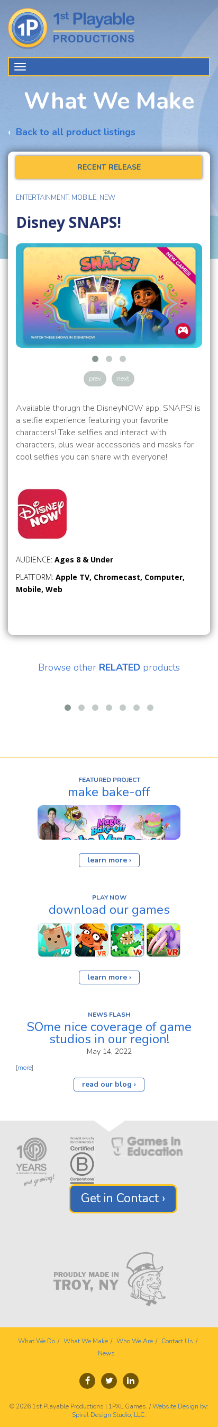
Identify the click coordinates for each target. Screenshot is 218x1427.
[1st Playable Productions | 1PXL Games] (75, 28)
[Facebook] (87, 1381)
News (106, 1353)
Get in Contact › (123, 1198)
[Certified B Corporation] (82, 1160)
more (24, 1067)
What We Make (85, 1341)
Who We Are (134, 1341)
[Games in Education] (147, 1146)
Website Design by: (180, 1406)
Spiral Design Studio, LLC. (109, 1415)
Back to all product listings (75, 132)
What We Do (36, 1341)
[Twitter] (109, 1381)
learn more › (109, 860)
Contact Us (177, 1341)
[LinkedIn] (131, 1381)
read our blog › (109, 1084)
